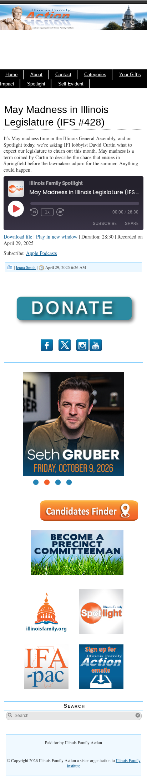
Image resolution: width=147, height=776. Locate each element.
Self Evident (70, 84)
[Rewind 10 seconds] (34, 212)
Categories (95, 74)
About (36, 74)
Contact (63, 74)
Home (11, 74)
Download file (18, 236)
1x (47, 212)
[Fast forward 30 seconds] (60, 212)
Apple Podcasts (41, 253)
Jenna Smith (26, 267)
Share (131, 223)
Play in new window (56, 236)
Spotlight (36, 84)
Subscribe (105, 223)
